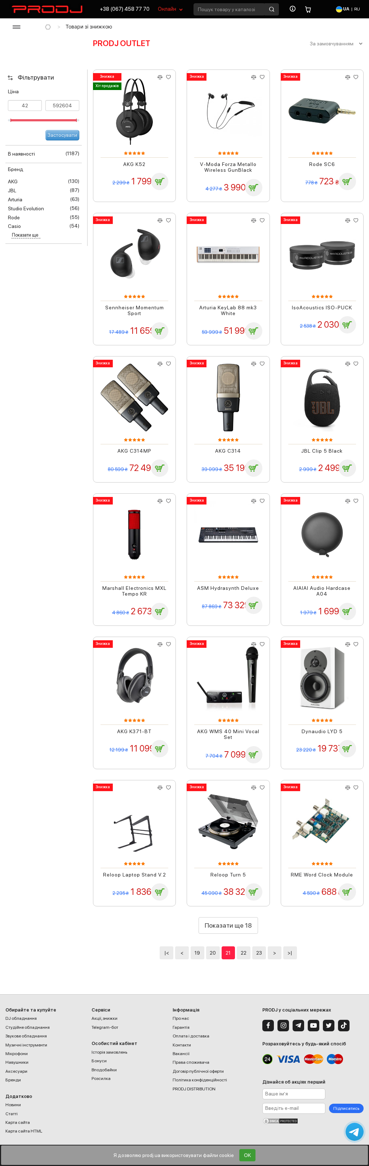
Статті (11, 1113)
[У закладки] (168, 77)
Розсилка (101, 1078)
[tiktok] (344, 1025)
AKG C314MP (134, 451)
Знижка (107, 76)
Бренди (13, 1079)
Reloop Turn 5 (228, 875)
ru (357, 9)
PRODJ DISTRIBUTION (194, 1088)
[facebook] (268, 1025)
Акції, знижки (104, 1018)
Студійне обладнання (27, 1027)
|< (166, 953)
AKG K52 (134, 164)
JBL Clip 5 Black (322, 451)
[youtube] (313, 1025)
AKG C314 (228, 451)
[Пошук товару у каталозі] (271, 9)
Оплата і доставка (191, 1036)
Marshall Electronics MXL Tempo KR (134, 591)
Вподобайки (104, 1069)
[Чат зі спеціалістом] (355, 1132)
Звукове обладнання (26, 1036)
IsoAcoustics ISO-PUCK (322, 307)
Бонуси (99, 1060)
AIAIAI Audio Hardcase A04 (322, 591)
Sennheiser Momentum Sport (134, 311)
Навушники (16, 1062)
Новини (13, 1104)
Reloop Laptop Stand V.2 (134, 875)
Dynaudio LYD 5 (322, 731)
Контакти (182, 1045)
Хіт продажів (107, 86)
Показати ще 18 (228, 925)
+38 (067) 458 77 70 (125, 9)
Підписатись (346, 1108)
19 (197, 953)
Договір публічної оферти (198, 1071)
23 (259, 953)
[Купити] (159, 181)
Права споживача (191, 1062)
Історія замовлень (109, 1052)
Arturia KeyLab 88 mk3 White (228, 311)
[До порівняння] (160, 77)
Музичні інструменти (26, 1045)
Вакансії (181, 1053)
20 (213, 953)
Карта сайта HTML (23, 1131)
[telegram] (298, 1025)
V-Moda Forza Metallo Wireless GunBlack (228, 167)
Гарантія (181, 1027)
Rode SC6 (322, 164)
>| (290, 953)
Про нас (181, 1018)
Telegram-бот (105, 1027)
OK (247, 1155)
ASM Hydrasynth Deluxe (228, 588)
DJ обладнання (21, 1018)
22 (243, 953)
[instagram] (283, 1025)
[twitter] (328, 1025)
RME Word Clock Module (322, 875)
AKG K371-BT (134, 731)
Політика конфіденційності (200, 1079)
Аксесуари (16, 1071)
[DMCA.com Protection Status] (313, 1121)
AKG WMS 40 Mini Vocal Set (228, 734)
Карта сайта (17, 1122)
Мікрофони (16, 1053)
